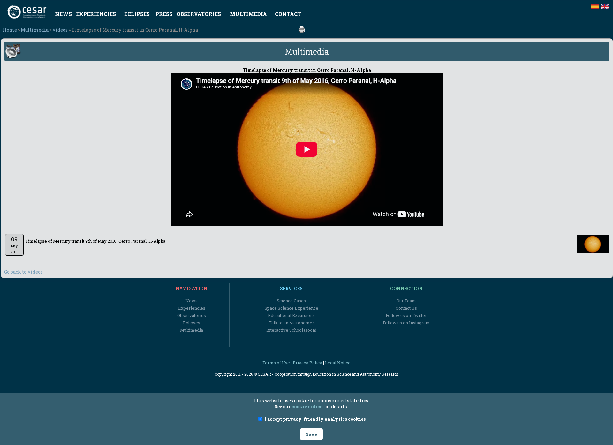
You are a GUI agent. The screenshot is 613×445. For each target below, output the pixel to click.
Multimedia (35, 30)
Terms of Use (276, 363)
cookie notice (306, 407)
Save (311, 434)
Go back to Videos (23, 272)
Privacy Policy (307, 363)
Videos (60, 30)
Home (10, 30)
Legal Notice (338, 363)
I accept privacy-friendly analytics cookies (314, 419)
